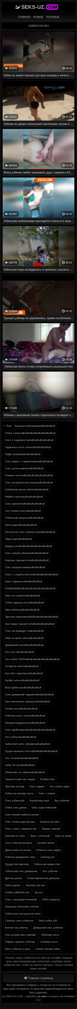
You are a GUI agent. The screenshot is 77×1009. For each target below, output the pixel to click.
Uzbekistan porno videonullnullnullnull (26, 489)
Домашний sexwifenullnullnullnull (24, 645)
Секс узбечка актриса (18, 842)
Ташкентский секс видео (20, 779)
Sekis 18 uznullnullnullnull (20, 765)
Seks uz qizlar (63, 835)
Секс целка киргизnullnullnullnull (24, 468)
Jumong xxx (47, 856)
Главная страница (40, 978)
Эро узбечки (61, 800)
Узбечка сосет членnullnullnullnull (25, 715)
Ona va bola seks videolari (20, 934)
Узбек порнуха (51, 899)
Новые (38, 16)
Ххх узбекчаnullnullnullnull (20, 736)
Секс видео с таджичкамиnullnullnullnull (29, 461)
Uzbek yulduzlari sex (17, 892)
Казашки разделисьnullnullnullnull (25, 722)
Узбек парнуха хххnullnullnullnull (24, 602)
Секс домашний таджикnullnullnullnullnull (29, 694)
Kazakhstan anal (39, 800)
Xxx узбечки (50, 871)
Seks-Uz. (39, 7)
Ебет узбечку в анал (17, 948)
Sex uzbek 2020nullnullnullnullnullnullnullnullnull (32, 659)
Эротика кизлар (14, 786)
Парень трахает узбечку (20, 941)
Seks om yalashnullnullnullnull (22, 595)
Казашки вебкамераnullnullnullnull (35, 425)
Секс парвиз (37, 786)
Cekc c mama (46, 793)
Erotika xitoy (47, 779)
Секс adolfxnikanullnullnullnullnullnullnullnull (30, 729)
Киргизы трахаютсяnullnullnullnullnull (27, 560)
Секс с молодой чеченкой (21, 899)
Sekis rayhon (12, 885)
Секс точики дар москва (20, 821)
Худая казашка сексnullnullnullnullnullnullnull (31, 751)
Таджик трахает (51, 828)
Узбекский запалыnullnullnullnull (24, 517)
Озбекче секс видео (48, 849)
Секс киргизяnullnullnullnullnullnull (25, 503)
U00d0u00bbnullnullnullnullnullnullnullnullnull (30, 588)
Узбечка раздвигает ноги (20, 856)
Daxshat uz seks (15, 835)
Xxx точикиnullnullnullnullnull (21, 758)
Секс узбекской (14, 800)
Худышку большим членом (22, 906)
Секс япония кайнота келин (22, 814)
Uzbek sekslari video (47, 948)
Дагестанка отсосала (18, 849)
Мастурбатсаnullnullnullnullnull (23, 687)
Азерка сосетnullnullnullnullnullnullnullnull (29, 475)
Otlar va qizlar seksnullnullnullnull (24, 638)
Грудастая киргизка (17, 864)
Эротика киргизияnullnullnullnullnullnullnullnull (31, 616)
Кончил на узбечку (16, 927)
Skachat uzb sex (35, 885)
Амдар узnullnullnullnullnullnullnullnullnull (28, 546)
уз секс (42, 996)
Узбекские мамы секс (47, 864)
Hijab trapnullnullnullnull (18, 538)
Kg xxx (39, 892)
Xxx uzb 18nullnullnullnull (19, 651)
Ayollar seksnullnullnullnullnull (22, 680)
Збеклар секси (50, 934)
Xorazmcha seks (50, 821)
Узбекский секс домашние (21, 871)
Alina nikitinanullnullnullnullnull (22, 609)
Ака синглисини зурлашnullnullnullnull (27, 701)
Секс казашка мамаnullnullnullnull (25, 567)
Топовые (52, 16)
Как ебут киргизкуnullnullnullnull (24, 673)
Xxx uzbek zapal (59, 786)
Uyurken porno (45, 842)
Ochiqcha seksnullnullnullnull (21, 666)
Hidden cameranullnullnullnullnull (24, 496)
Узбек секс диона (16, 807)
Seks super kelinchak (44, 807)
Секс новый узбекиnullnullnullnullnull (26, 553)
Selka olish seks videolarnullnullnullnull (27, 743)
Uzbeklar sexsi (49, 941)
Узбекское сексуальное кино (22, 913)
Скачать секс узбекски (19, 920)
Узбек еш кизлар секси (19, 793)
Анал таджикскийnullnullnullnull (23, 581)
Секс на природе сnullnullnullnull (24, 630)
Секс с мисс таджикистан (21, 828)
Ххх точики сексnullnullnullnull (23, 510)
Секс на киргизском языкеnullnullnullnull (29, 482)
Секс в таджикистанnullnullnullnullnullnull (29, 440)
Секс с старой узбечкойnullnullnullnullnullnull (31, 574)
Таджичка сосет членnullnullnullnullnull (28, 447)
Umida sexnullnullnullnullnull (21, 708)
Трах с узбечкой (40, 835)
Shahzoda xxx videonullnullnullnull (25, 772)
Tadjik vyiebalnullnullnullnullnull (22, 454)
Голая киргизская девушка (43, 878)
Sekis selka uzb (47, 920)
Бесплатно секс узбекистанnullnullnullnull (30, 531)
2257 (38, 1000)
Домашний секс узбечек (48, 927)
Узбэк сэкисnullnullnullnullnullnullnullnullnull (30, 433)
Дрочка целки (13, 878)
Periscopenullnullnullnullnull (21, 524)
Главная (24, 16)
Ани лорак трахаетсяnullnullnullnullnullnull (29, 623)
